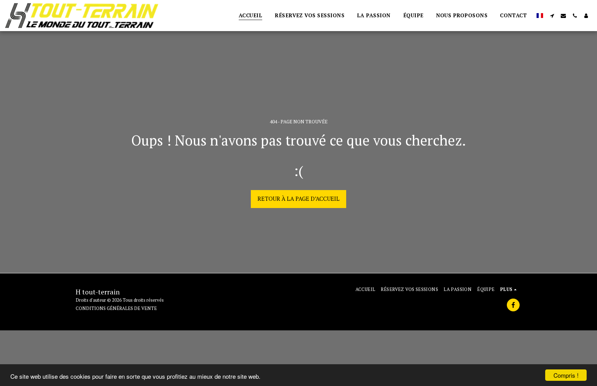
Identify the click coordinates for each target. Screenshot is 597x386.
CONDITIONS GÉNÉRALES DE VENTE (116, 308)
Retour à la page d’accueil (298, 199)
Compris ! (566, 375)
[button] (552, 15)
